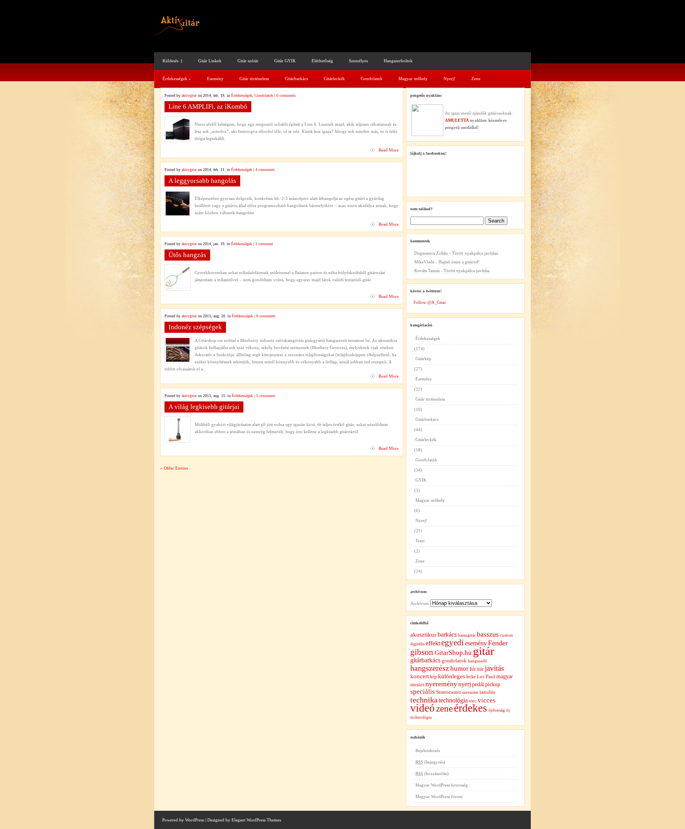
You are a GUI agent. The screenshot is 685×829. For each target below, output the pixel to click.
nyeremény (441, 684)
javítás (494, 668)
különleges (451, 676)
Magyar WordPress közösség (441, 785)
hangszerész (429, 668)
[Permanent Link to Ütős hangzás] (177, 288)
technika (424, 699)
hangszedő (477, 660)
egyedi (452, 642)
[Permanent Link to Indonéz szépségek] (177, 360)
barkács (447, 634)
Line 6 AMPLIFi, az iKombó (207, 106)
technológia (453, 700)
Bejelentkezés (427, 750)
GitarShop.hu (453, 652)
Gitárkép (423, 358)
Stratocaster (448, 692)
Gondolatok (372, 78)
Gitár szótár (247, 60)
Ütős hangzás (187, 255)
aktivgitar (189, 95)
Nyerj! (449, 78)
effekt (433, 643)
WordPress (194, 819)
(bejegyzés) (430, 762)
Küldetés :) (172, 60)
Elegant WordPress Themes (256, 819)
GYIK (421, 480)
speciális (422, 691)
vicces (487, 700)
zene (444, 708)
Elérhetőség (322, 60)
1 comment (264, 244)
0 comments (286, 95)
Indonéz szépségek (195, 327)
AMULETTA (457, 120)
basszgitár (467, 635)
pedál (478, 684)
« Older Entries (174, 468)
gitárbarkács (425, 660)
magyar (504, 676)
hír (473, 669)
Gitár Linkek (210, 60)
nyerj (464, 684)
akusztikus (423, 634)
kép (433, 676)
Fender (498, 643)
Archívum (419, 603)
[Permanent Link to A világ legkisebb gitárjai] (177, 440)
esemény (476, 643)
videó (422, 708)
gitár (483, 651)
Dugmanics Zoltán (431, 253)
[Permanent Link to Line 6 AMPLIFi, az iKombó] (177, 139)
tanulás (487, 692)
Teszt (420, 540)
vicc (472, 701)
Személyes (358, 60)
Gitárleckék (334, 78)
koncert (419, 676)
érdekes (470, 708)
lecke (471, 676)
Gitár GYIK (285, 60)
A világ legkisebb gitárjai (203, 407)
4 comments (265, 169)
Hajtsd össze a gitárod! (459, 261)
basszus (488, 634)
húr (480, 669)
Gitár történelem (254, 78)
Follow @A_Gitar (429, 302)
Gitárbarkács (296, 78)
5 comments (266, 395)
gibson (421, 652)
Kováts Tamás (427, 270)
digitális (417, 643)
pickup (492, 684)
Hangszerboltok (398, 60)
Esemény (215, 78)
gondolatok (454, 661)
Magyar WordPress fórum (439, 796)
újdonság (496, 710)
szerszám (470, 692)
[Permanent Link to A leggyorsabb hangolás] (177, 213)
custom (506, 635)
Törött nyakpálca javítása (475, 253)
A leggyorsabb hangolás (202, 180)
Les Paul (486, 676)
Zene (475, 78)
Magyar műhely (413, 78)
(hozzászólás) (432, 773)
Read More (389, 150)
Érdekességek (177, 78)
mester (417, 684)
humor (459, 668)
